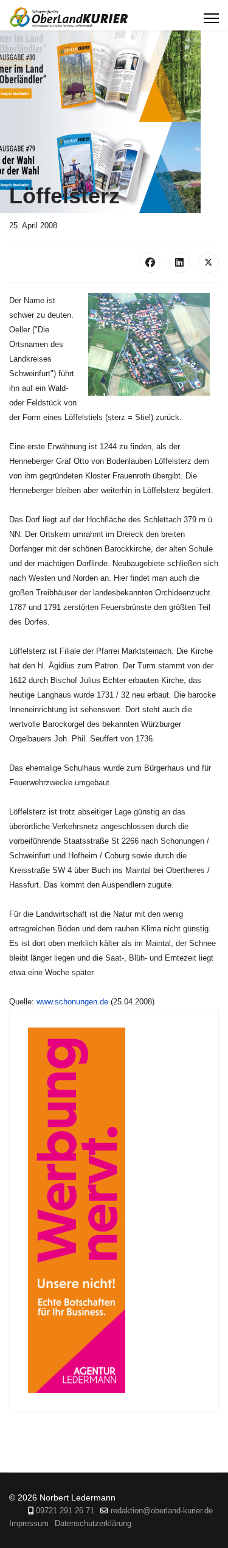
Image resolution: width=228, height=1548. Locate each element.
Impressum (29, 1523)
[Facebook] (150, 262)
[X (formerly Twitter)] (208, 262)
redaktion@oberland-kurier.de (162, 1511)
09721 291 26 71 (65, 1511)
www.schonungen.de (72, 1001)
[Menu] (211, 18)
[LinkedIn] (179, 262)
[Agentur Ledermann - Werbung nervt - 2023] (114, 1210)
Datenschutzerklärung (93, 1523)
